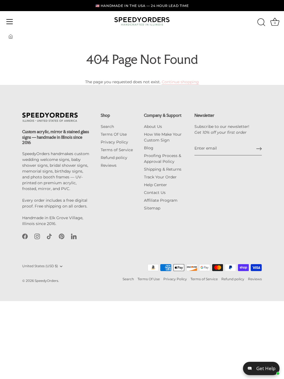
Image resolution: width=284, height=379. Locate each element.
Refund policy (114, 157)
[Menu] (10, 22)
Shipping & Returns (162, 169)
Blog (148, 147)
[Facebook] (25, 236)
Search (107, 126)
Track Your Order (160, 177)
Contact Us (155, 192)
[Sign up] (259, 148)
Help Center (155, 184)
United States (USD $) (40, 266)
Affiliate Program (161, 200)
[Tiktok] (49, 236)
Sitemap (152, 208)
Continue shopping (180, 81)
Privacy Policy (114, 142)
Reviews (108, 165)
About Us (153, 126)
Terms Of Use (114, 134)
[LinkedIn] (74, 236)
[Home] (10, 36)
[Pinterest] (61, 236)
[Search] (261, 22)
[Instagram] (37, 236)
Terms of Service (117, 149)
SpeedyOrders (46, 281)
